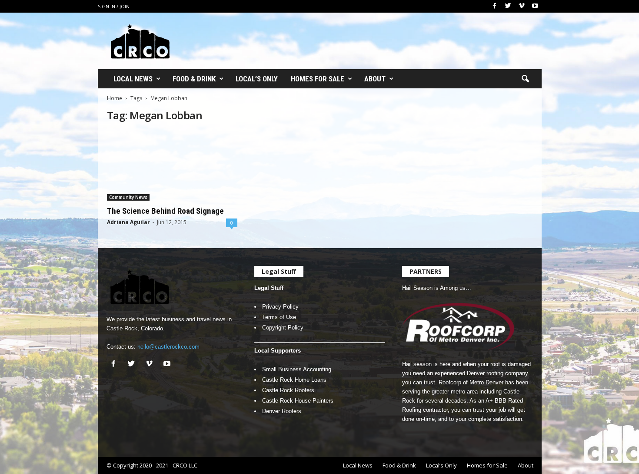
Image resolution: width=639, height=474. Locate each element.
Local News (133, 78)
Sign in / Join (114, 6)
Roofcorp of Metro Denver (471, 382)
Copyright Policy (282, 327)
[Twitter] (508, 6)
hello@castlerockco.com (168, 346)
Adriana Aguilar (128, 222)
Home (114, 98)
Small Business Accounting (296, 369)
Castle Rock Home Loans (294, 380)
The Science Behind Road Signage (165, 211)
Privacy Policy (280, 306)
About (375, 78)
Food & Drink (194, 78)
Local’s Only (257, 78)
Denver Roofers (281, 411)
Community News (128, 197)
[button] (525, 79)
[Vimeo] (521, 6)
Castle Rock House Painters (297, 400)
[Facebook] (494, 6)
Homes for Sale (317, 78)
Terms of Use (279, 317)
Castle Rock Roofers (288, 390)
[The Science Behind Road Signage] (172, 166)
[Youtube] (535, 6)
